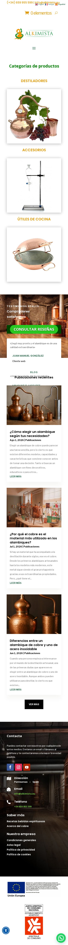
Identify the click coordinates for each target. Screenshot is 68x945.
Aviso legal (14, 845)
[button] (61, 938)
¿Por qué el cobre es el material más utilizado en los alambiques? (33, 538)
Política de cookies (19, 854)
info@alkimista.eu (24, 793)
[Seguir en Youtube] (26, 767)
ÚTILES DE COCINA (34, 219)
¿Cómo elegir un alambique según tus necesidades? (32, 434)
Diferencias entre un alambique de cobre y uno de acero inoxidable (34, 645)
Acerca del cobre (18, 826)
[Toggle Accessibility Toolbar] (5, 930)
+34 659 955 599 (22, 806)
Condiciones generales (21, 840)
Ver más (34, 704)
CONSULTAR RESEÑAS (34, 329)
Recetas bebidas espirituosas (26, 821)
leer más (16, 476)
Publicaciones (33, 440)
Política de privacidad (21, 849)
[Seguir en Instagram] (18, 767)
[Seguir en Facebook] (10, 767)
